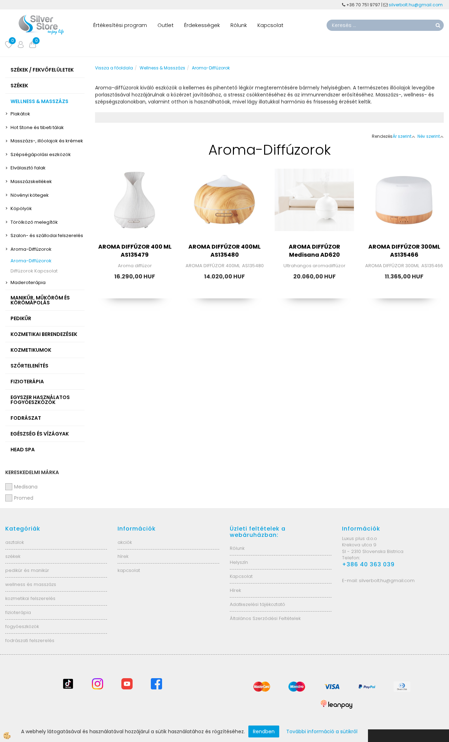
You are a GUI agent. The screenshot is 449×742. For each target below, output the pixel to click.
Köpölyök (21, 208)
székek (12, 556)
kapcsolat (129, 570)
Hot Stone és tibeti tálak (37, 127)
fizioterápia (18, 612)
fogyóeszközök (22, 626)
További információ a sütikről (321, 731)
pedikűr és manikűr (27, 570)
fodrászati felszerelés (29, 640)
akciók (125, 542)
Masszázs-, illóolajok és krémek (47, 140)
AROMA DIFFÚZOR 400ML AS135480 (224, 251)
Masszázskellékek (31, 181)
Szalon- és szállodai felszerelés (47, 235)
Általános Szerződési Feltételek (265, 618)
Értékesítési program (120, 25)
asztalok (14, 542)
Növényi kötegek (30, 195)
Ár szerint (402, 136)
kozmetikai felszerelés (30, 598)
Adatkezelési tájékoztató (257, 604)
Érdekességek (202, 25)
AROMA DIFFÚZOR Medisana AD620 (314, 251)
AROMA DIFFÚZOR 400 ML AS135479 (135, 251)
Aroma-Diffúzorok (31, 249)
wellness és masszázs (30, 584)
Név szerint (428, 136)
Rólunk (238, 25)
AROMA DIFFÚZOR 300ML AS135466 (404, 251)
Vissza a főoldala (114, 68)
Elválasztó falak (28, 167)
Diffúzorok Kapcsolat (34, 271)
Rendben (264, 731)
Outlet (166, 25)
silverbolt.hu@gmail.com (416, 5)
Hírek (235, 590)
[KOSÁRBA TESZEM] (135, 226)
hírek (123, 556)
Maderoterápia (28, 282)
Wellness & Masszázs (162, 68)
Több (135, 208)
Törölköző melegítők (34, 222)
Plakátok (20, 113)
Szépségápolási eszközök (41, 154)
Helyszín (239, 562)
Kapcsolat (270, 25)
